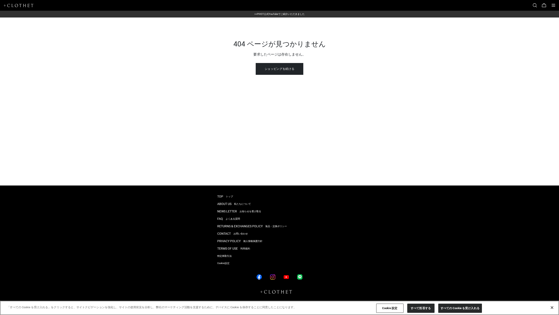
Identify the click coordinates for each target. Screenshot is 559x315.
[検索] (536, 5)
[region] (279, 308)
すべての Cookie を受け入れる (460, 308)
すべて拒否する (421, 308)
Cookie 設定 (389, 308)
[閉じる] (552, 307)
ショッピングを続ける (280, 68)
